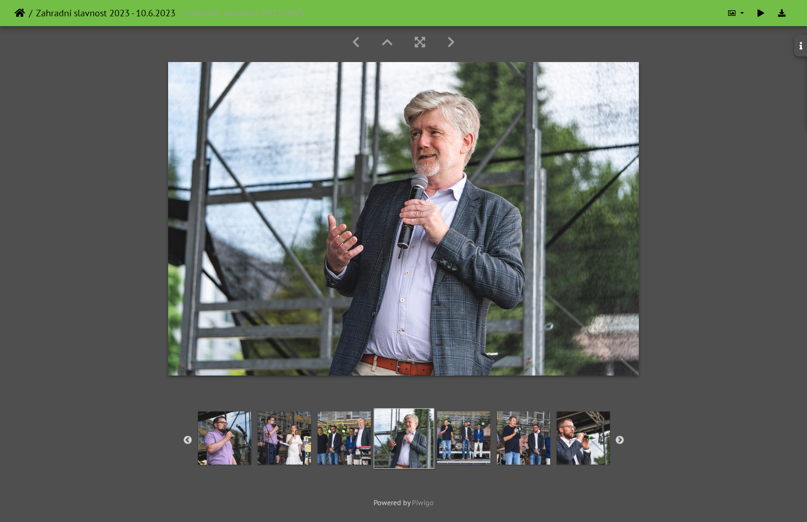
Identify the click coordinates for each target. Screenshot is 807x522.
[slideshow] (761, 13)
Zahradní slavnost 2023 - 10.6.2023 (106, 13)
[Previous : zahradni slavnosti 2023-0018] (356, 42)
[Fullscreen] (420, 42)
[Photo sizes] (735, 13)
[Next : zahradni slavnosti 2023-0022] (451, 42)
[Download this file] (782, 13)
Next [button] (619, 440)
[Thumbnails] (387, 42)
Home (19, 13)
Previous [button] (187, 440)
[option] (225, 438)
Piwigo (423, 502)
